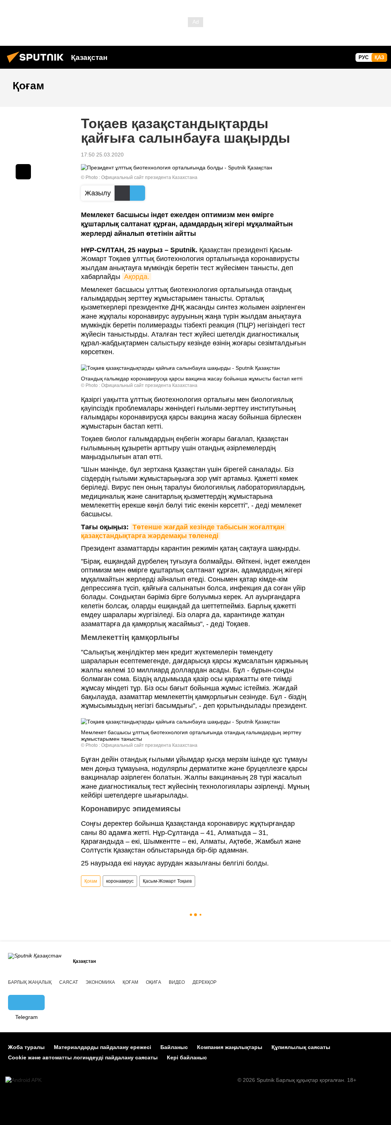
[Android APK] (23, 1080)
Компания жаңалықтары (229, 1047)
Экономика (100, 982)
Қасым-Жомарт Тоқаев (167, 881)
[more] (23, 171)
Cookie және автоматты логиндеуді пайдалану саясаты (83, 1057)
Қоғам (90, 881)
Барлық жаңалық (30, 982)
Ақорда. (136, 276)
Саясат (68, 982)
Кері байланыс (187, 1057)
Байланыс (174, 1047)
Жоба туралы (26, 1047)
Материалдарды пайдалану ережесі (102, 1047)
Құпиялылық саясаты (300, 1047)
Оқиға (153, 982)
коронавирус (120, 881)
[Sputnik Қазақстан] (37, 64)
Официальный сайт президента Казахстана (149, 177)
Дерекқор (204, 982)
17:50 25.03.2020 (102, 155)
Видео (177, 982)
